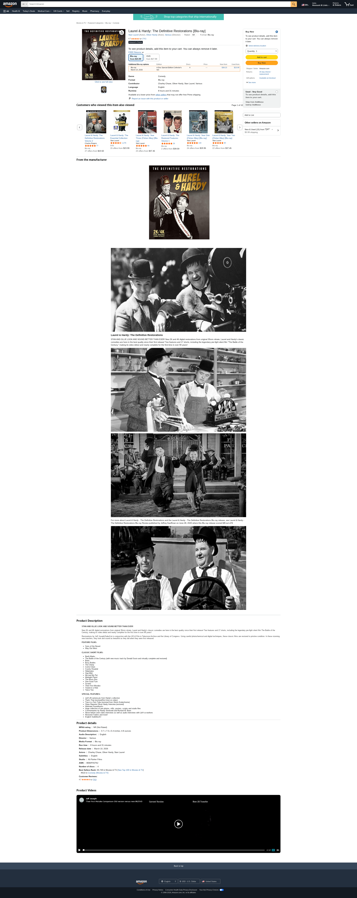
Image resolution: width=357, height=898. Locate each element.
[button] (6, 11)
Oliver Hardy (151, 35)
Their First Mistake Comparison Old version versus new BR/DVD (114, 801)
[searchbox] (159, 4)
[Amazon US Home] (141, 882)
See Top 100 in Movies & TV (130, 770)
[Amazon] (10, 4)
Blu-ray (108, 23)
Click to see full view (104, 82)
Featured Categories (95, 23)
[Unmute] (278, 850)
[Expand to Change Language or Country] (308, 5)
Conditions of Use (143, 890)
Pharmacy (94, 11)
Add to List (249, 115)
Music (84, 11)
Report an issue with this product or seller (150, 98)
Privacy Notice (157, 890)
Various (168, 35)
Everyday (106, 11)
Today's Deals (29, 11)
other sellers (161, 95)
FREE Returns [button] (135, 52)
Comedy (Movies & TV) (98, 773)
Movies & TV (81, 23)
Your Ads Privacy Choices (209, 890)
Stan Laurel (133, 35)
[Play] (79, 850)
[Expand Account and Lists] (328, 5)
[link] (96, 138)
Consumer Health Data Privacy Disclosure (181, 890)
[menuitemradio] (273, 850)
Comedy (116, 23)
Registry (75, 11)
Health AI (16, 11)
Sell (67, 11)
